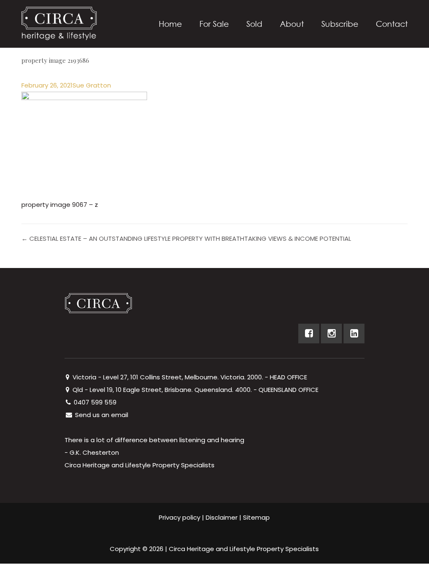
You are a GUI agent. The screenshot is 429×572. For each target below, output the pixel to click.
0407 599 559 (94, 402)
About (292, 23)
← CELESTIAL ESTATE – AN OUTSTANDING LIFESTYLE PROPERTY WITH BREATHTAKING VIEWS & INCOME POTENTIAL (186, 238)
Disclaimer (222, 517)
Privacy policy (179, 517)
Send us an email (100, 414)
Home (170, 23)
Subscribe (339, 23)
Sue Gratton (91, 85)
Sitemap (256, 517)
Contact (392, 23)
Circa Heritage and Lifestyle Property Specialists (244, 548)
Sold (254, 23)
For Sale (214, 23)
